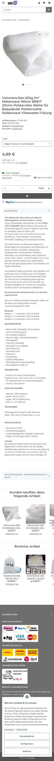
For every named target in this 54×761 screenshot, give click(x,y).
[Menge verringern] (5, 188)
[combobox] (27, 144)
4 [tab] (31, 84)
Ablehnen (27, 751)
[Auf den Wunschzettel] (46, 34)
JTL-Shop (31, 758)
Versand (23, 163)
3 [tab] (28, 84)
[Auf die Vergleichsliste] (39, 34)
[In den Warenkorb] (4, 28)
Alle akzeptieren (27, 736)
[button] (39, 2)
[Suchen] (49, 10)
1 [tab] (23, 84)
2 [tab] (25, 84)
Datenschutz (22, 729)
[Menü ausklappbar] (3, 1)
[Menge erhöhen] (49, 188)
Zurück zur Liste (10, 20)
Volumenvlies (17, 126)
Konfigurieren (27, 744)
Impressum (9, 729)
